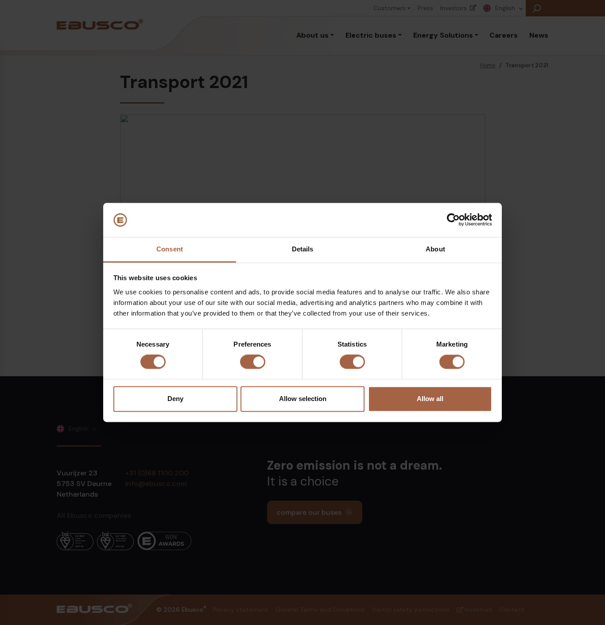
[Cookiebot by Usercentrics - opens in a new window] (453, 220)
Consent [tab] (169, 249)
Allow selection (302, 398)
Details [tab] (303, 249)
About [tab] (435, 249)
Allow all (430, 398)
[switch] (252, 362)
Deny (175, 398)
